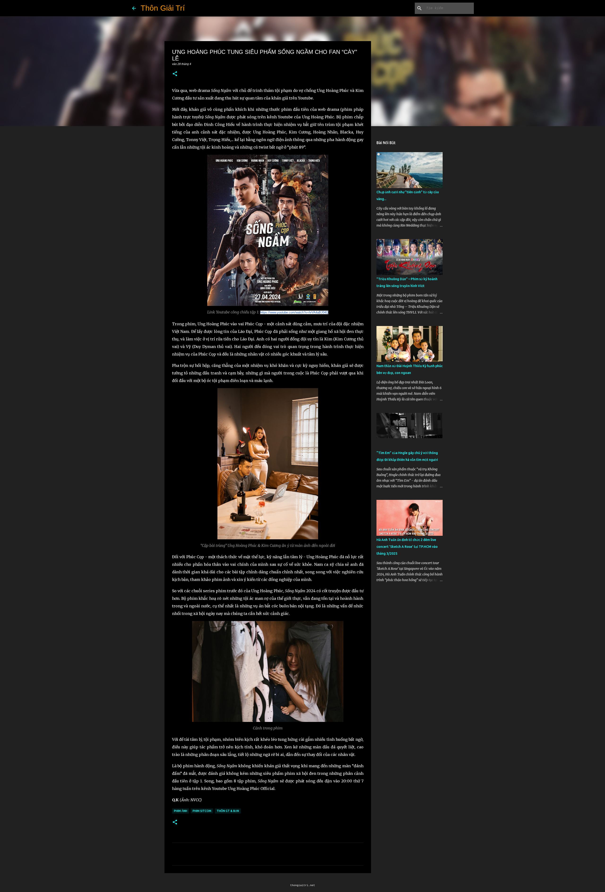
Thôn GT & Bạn (228, 810)
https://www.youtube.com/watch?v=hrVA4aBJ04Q (294, 312)
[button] (175, 74)
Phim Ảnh (180, 810)
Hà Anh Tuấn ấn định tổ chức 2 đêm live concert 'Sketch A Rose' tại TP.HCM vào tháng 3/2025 (407, 546)
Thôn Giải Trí (163, 8)
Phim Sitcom (202, 810)
